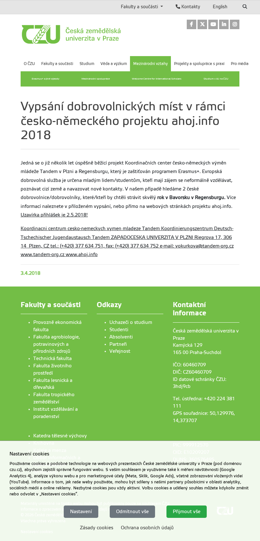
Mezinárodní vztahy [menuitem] (150, 63)
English (220, 6)
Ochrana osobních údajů (147, 527)
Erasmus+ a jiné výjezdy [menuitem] (45, 78)
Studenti (118, 329)
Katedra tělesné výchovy (60, 435)
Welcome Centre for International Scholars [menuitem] (156, 78)
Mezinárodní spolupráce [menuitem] (95, 78)
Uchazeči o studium (130, 322)
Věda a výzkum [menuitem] (114, 63)
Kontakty (190, 6)
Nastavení (81, 511)
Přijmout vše (186, 511)
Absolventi (121, 336)
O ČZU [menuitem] (29, 63)
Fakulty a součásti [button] (140, 6)
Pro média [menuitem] (240, 63)
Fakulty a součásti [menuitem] (57, 63)
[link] (191, 25)
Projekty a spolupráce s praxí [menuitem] (199, 63)
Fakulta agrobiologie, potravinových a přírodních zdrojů (56, 344)
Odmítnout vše (132, 511)
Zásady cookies (96, 527)
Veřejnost (119, 351)
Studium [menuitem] (87, 63)
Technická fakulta (52, 358)
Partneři (118, 344)
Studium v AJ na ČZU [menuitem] (216, 78)
